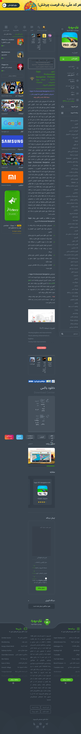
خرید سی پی (44, 30)
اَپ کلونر (76, 145)
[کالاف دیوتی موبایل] (38, 359)
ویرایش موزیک (74, 320)
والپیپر (76, 303)
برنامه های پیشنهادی (72, 162)
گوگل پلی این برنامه (51, 437)
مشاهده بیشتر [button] (12, 76)
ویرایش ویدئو (74, 324)
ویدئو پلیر (75, 313)
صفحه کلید (75, 217)
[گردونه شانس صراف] (49, 359)
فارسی (76, 231)
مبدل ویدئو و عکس (73, 258)
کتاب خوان (75, 241)
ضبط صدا (75, 220)
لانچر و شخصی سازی (72, 251)
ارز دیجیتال (75, 148)
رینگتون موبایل (74, 200)
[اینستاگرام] (37, 727)
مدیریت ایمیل (74, 262)
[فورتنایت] (32, 359)
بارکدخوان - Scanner (72, 158)
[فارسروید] (40, 622)
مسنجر (76, 286)
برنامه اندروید (43, 60)
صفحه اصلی (50, 60)
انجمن (31, 30)
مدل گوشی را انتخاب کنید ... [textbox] (39, 562)
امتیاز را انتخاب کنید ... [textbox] (40, 573)
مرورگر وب (75, 282)
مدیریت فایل (74, 272)
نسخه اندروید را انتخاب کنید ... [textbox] (39, 568)
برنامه (50, 178)
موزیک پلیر (75, 289)
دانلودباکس (74, 59)
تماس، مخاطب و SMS (72, 186)
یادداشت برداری (74, 327)
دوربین (76, 189)
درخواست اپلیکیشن (30, 437)
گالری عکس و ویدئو (72, 244)
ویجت (76, 310)
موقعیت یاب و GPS (68, 101)
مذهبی (76, 279)
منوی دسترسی (6, 30)
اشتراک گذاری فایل (73, 151)
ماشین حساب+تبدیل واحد (71, 255)
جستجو (38, 30)
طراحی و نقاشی (74, 227)
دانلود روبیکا (35, 712)
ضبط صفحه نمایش (73, 224)
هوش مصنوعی (74, 300)
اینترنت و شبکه (74, 155)
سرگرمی (76, 210)
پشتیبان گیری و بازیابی (72, 176)
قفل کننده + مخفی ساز (72, 234)
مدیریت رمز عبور (73, 269)
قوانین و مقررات (42, 580)
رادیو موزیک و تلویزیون (72, 196)
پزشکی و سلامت (73, 172)
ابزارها (76, 141)
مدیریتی (76, 275)
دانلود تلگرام (46, 712)
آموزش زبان (75, 127)
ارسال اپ (24, 30)
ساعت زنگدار (74, 207)
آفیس (76, 124)
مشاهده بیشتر (41, 348)
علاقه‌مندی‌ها (16, 30)
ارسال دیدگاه (41, 588)
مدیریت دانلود (74, 265)
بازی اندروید (46, 707)
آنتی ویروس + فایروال (72, 134)
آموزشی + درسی (73, 131)
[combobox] (39, 563)
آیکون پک (75, 138)
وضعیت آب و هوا (73, 306)
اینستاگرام (9, 436)
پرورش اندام (74, 169)
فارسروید (32, 289)
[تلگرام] (47, 724)
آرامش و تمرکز (74, 121)
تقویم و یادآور (74, 179)
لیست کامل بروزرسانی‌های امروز (71, 632)
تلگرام (19, 436)
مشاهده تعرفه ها (16, 231)
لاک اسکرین (75, 248)
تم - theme (74, 182)
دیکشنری (75, 193)
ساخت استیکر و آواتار (72, 203)
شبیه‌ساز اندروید (74, 213)
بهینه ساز (75, 165)
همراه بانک (75, 296)
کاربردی (76, 238)
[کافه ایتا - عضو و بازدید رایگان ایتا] (44, 359)
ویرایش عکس (74, 317)
